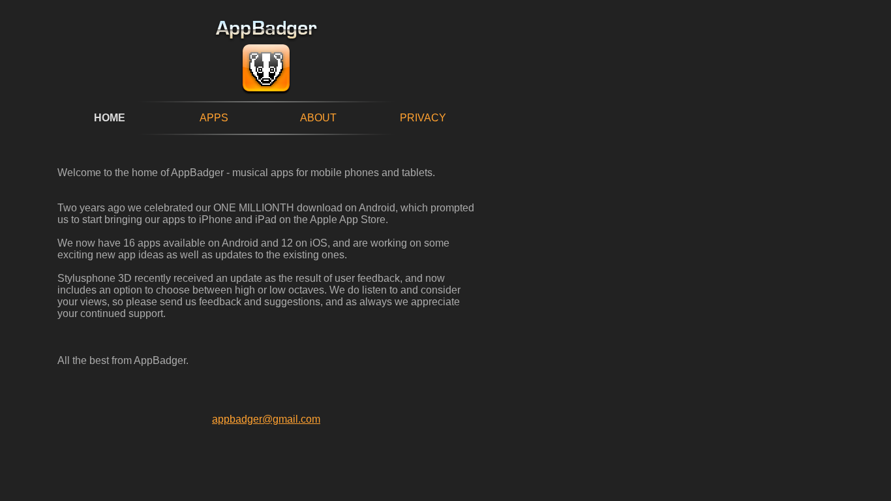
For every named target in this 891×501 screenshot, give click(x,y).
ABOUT (318, 117)
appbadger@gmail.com (266, 419)
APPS (214, 117)
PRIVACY (423, 117)
